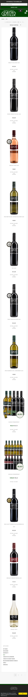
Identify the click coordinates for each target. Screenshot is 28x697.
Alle (4, 654)
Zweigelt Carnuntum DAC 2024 (8, 559)
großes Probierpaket (8, 455)
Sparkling (5, 664)
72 (22, 22)
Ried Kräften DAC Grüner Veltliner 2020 (8, 198)
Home (3, 19)
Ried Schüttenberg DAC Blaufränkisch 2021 (8, 505)
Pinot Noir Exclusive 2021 (8, 300)
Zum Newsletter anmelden (14, 1)
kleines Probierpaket (8, 403)
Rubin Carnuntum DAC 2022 (8, 95)
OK (22, 693)
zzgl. (14, 70)
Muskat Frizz (8, 610)
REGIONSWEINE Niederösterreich (10, 660)
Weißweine (5, 650)
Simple (4, 662)
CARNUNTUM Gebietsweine (9, 658)
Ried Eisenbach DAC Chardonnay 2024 (8, 351)
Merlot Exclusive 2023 (8, 44)
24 (20, 22)
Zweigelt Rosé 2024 (8, 146)
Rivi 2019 (8, 249)
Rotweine (5, 648)
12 (18, 22)
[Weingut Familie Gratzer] (9, 13)
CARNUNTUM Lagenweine (8, 656)
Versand (14, 71)
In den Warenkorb (20, 44)
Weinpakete (5, 652)
